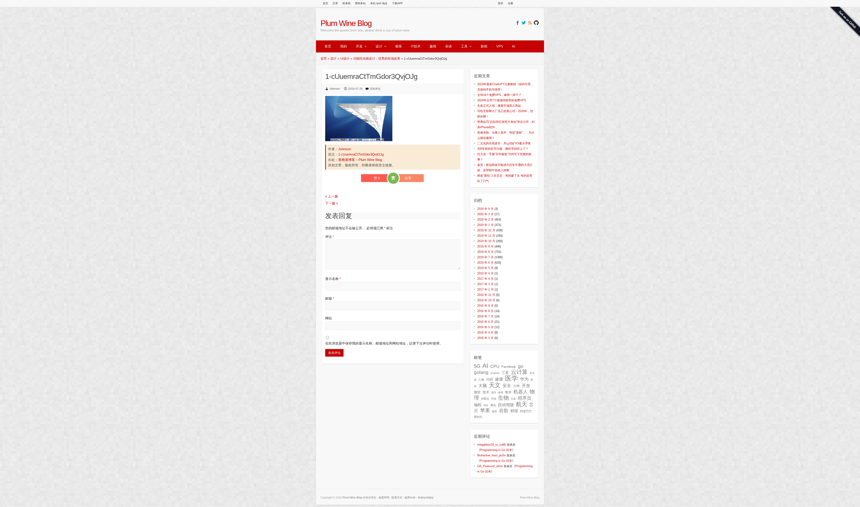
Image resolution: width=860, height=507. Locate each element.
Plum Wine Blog (346, 23)
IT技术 (416, 46)
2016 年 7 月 (485, 316)
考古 (486, 405)
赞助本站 (360, 3)
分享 (408, 178)
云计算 (519, 372)
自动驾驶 (506, 405)
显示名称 (333, 279)
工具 (464, 46)
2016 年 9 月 (485, 305)
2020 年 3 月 (485, 214)
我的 (343, 46)
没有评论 (375, 88)
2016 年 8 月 (485, 311)
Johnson (334, 88)
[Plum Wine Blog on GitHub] (536, 23)
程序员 (524, 398)
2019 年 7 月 (485, 257)
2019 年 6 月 (485, 262)
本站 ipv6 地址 (378, 3)
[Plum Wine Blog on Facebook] (517, 23)
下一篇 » (331, 203)
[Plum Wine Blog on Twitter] (524, 23)
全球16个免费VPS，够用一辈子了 (499, 95)
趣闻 (433, 46)
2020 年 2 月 (485, 219)
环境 (493, 398)
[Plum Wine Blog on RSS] (530, 23)
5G (477, 366)
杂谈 (448, 46)
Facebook (508, 366)
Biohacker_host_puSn (491, 455)
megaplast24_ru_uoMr (491, 444)
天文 (495, 385)
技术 (486, 392)
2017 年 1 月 (485, 289)
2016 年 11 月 (486, 295)
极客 (398, 46)
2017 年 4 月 (485, 278)
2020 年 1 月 (485, 225)
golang (481, 372)
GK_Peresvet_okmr (490, 466)
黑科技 (478, 416)
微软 (477, 392)
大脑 (482, 385)
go (520, 366)
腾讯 (493, 405)
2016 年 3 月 (485, 338)
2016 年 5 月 (485, 327)
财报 (514, 411)
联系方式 (396, 497)
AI (513, 46)
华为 (524, 379)
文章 (335, 3)
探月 (493, 392)
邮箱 (329, 298)
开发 (359, 46)
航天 (521, 404)
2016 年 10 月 (486, 300)
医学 (511, 378)
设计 (379, 46)
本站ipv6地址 (426, 497)
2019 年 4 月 (485, 273)
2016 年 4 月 (485, 332)
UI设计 (345, 58)
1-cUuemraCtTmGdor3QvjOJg (361, 154)
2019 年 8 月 (485, 252)
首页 (325, 3)
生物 (503, 398)
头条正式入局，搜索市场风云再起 (499, 105)
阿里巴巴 (526, 411)
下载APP (397, 3)
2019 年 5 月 (485, 268)
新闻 (484, 46)
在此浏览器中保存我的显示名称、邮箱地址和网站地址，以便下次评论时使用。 (384, 343)
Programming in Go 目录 (496, 450)
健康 (499, 379)
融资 (494, 411)
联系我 (346, 3)
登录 (500, 3)
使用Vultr (409, 497)
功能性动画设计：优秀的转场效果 (376, 58)
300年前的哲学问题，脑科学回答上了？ (503, 148)
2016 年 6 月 (485, 321)
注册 (510, 3)
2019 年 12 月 (486, 230)
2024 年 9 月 (485, 208)
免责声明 (383, 497)
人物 (481, 379)
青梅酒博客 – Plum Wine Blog (360, 160)
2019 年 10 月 (486, 241)
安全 (507, 385)
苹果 (485, 410)
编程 (478, 405)
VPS (499, 46)
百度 (513, 398)
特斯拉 (485, 398)
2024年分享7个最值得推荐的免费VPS (501, 100)
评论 (329, 236)
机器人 (521, 391)
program (495, 373)
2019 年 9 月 (485, 246)
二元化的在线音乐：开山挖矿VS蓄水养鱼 (504, 143)
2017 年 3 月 (485, 284)
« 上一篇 (331, 196)
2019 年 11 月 (486, 235)
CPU (494, 366)
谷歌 (503, 410)
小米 (516, 386)
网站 (328, 318)
